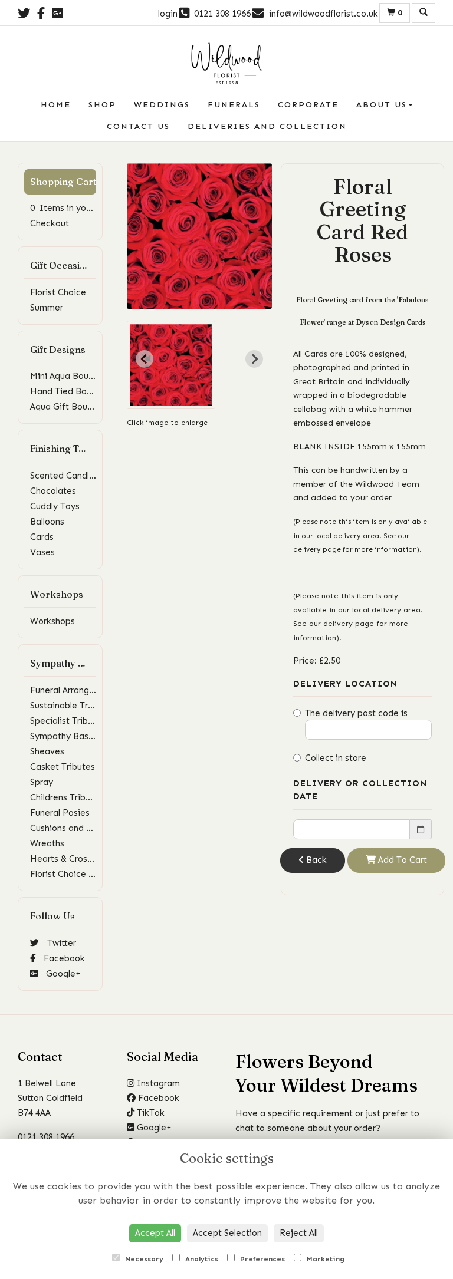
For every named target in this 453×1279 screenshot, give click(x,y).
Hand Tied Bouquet (70, 391)
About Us (381, 105)
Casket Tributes (62, 767)
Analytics (200, 1259)
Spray (41, 782)
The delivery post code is (356, 713)
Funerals (234, 105)
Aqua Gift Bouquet (68, 406)
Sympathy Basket (66, 736)
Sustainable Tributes (71, 705)
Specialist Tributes (68, 721)
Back (315, 860)
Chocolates (53, 491)
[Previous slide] (144, 359)
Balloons (47, 521)
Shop (102, 105)
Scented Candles (64, 475)
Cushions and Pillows (72, 828)
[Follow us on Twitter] (27, 13)
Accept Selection (227, 1233)
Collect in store (335, 758)
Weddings (162, 105)
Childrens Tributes (66, 797)
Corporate (308, 105)
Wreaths (47, 843)
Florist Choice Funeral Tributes (92, 874)
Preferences (261, 1259)
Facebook (63, 958)
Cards (42, 537)
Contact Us (138, 126)
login (168, 13)
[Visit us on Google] (61, 13)
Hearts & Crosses (65, 858)
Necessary (143, 1259)
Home (56, 105)
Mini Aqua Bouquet (68, 376)
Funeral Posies (60, 812)
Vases (42, 552)
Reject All (299, 1233)
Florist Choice (58, 292)
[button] (171, 365)
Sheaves (47, 751)
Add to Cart (401, 860)
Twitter (60, 943)
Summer (46, 307)
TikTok (149, 1112)
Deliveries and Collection (267, 126)
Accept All (155, 1233)
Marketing (324, 1259)
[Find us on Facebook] (44, 13)
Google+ (62, 973)
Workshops (52, 621)
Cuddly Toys (55, 506)
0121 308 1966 (46, 1137)
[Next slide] (254, 359)
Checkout (49, 223)
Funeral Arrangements (75, 690)
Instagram (157, 1083)
